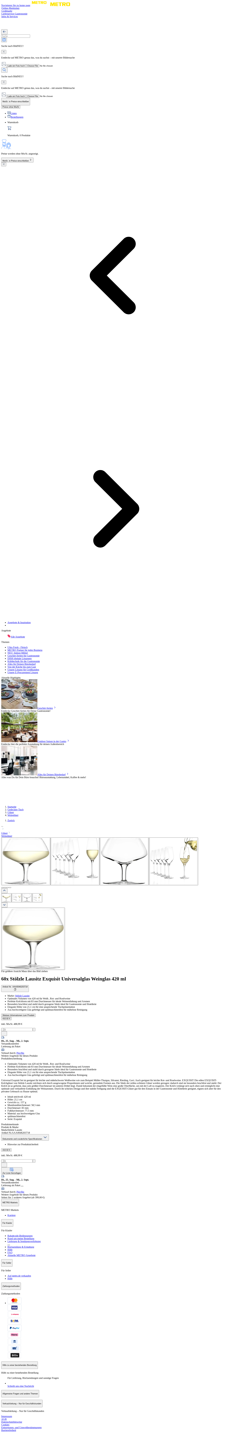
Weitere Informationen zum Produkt (18, 1015)
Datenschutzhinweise (11, 1422)
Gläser (10, 812)
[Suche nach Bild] (4, 40)
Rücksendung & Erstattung (20, 1247)
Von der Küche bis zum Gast (21, 667)
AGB (4, 1419)
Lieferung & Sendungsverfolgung (24, 1241)
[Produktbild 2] (17, 897)
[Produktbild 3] (27, 897)
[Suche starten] (4, 70)
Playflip (20, 1053)
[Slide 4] (10, 887)
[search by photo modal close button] (3, 52)
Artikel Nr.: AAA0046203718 (15, 987)
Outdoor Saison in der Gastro (51, 741)
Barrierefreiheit (8, 1430)
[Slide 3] (7, 887)
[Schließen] (3, 164)
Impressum (6, 1416)
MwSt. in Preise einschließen (15, 161)
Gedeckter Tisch (15, 809)
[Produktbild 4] (37, 897)
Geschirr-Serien (45, 708)
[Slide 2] (5, 887)
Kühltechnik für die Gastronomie (23, 661)
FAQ (9, 1252)
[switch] (10, 107)
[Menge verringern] (2, 1029)
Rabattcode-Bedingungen (20, 1235)
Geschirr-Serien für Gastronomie (23, 655)
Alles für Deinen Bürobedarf (21, 664)
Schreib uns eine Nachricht (20, 1386)
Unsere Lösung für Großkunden (23, 669)
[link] (117, 129)
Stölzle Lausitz (22, 995)
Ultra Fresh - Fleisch (17, 647)
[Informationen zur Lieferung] (22, 1186)
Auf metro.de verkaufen (19, 1275)
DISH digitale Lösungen (19, 658)
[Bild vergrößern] (33, 939)
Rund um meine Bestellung (20, 1238)
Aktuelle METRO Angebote (21, 1255)
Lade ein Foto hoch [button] (16, 66)
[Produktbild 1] (6, 897)
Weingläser (12, 815)
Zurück (11, 820)
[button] (114, 827)
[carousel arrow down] (4, 905)
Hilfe (9, 1249)
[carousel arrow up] (4, 890)
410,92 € (6, 1018)
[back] (4, 31)
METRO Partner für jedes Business (24, 650)
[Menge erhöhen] (34, 1029)
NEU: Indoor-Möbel (17, 653)
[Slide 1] (2, 887)
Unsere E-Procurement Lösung (22, 672)
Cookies (5, 1424)
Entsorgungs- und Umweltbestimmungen (21, 1427)
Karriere (11, 1215)
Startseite (11, 806)
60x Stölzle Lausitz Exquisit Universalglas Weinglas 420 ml (63, 979)
